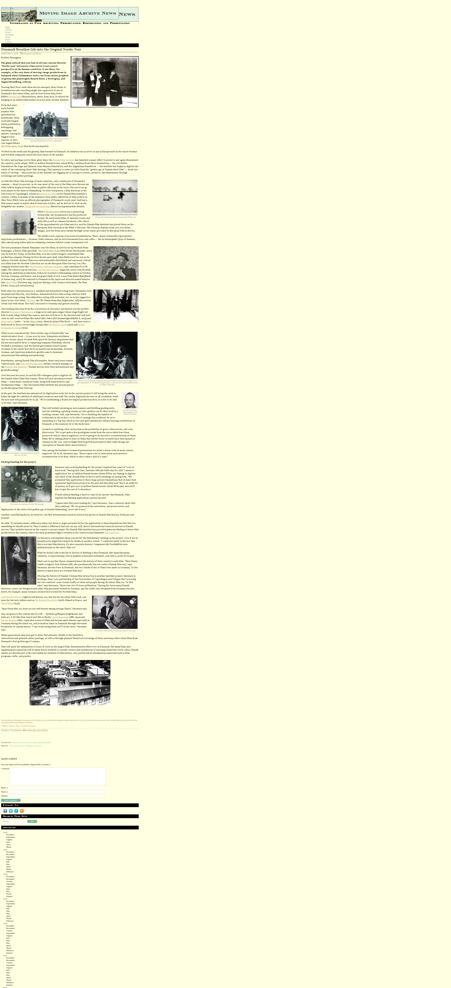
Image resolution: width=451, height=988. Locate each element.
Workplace (9, 35)
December (10, 835)
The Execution (15, 96)
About (7, 40)
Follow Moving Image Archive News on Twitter (11, 811)
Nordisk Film (115, 720)
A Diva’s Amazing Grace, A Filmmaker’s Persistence (25, 746)
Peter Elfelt (132, 720)
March (9, 847)
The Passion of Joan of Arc (46, 600)
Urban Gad (13, 722)
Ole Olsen (124, 720)
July (8, 862)
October (9, 882)
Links (7, 37)
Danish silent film (71, 720)
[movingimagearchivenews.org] (70, 13)
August (9, 840)
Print (6, 730)
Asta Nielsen (35, 266)
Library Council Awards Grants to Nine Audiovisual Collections (31, 743)
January (9, 896)
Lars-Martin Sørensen (32, 363)
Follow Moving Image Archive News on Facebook (5, 811)
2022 (5, 832)
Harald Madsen (9, 620)
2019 (5, 899)
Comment (17, 730)
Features (12, 726)
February (10, 872)
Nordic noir (105, 720)
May (8, 891)
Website (4, 796)
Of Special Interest (28, 726)
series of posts (48, 193)
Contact (8, 42)
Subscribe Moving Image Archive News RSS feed (22, 811)
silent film (5, 722)
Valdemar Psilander (53, 266)
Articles (8, 30)
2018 (5, 923)
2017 (5, 955)
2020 (5, 874)
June (8, 842)
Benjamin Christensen (21, 312)
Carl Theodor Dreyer (48, 269)
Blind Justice (7, 321)
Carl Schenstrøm (60, 617)
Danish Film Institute (64, 160)
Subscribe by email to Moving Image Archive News (16, 811)
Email (3, 792)
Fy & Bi (81, 720)
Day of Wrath (12, 282)
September (10, 837)
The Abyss (31, 300)
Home (7, 27)
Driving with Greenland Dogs (37, 206)
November (10, 854)
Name (3, 788)
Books (7, 32)
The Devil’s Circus (58, 324)
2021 (5, 850)
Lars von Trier (112, 532)
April (8, 845)
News (18, 726)
